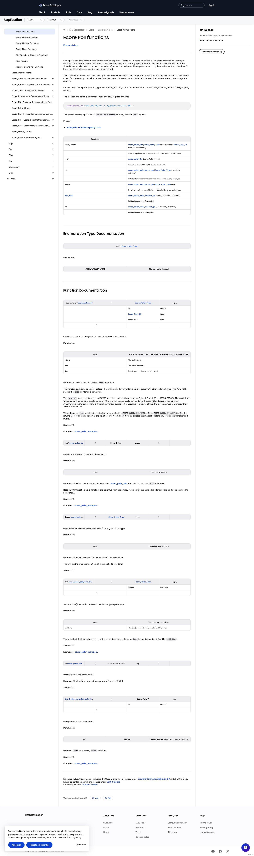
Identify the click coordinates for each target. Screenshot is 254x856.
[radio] (95, 798)
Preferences (81, 845)
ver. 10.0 (52, 20)
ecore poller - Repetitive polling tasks (84, 127)
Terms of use (206, 823)
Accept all (16, 844)
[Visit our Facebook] (220, 851)
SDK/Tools (141, 823)
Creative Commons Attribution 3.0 (154, 779)
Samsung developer (177, 823)
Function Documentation (211, 40)
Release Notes (142, 837)
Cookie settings (207, 832)
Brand (106, 827)
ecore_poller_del (135, 159)
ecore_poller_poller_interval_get (142, 206)
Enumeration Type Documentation (216, 35)
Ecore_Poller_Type (152, 144)
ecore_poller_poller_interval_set (141, 195)
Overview (107, 823)
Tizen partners (174, 827)
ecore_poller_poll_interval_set (141, 170)
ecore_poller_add (135, 144)
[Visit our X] (227, 851)
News (106, 832)
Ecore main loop (70, 45)
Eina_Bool (69, 195)
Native (31, 20)
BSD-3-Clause (113, 781)
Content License (89, 784)
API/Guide (140, 827)
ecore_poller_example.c (86, 431)
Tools (138, 832)
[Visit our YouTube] (213, 851)
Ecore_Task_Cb (180, 144)
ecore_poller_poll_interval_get (141, 184)
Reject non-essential (39, 844)
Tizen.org (172, 832)
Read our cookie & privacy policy (66, 837)
